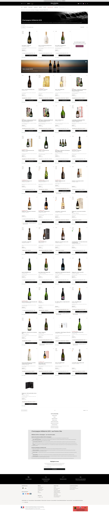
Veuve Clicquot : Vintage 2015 (76, 150)
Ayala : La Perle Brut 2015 (42, 241)
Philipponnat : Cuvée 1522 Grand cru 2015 (61, 241)
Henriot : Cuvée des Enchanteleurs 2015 (28, 89)
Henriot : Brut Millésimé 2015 (26, 272)
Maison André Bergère (28, 302)
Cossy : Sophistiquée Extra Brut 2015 (77, 332)
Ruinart (43, 46)
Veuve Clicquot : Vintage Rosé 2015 (44, 211)
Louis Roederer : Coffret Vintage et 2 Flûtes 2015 (62, 332)
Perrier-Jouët (43, 181)
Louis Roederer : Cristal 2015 (43, 89)
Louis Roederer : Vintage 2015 (26, 241)
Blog (38, 491)
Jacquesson (77, 181)
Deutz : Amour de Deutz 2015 (59, 89)
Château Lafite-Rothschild (54, 421)
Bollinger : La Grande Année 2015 (44, 150)
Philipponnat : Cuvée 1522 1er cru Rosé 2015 (28, 211)
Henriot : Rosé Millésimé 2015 (59, 362)
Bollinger (26, 151)
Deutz (59, 90)
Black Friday (26, 502)
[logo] (54, 3)
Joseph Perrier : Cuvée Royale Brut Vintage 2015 (62, 272)
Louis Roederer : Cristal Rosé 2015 (60, 211)
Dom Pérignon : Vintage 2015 (26, 45)
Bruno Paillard (60, 46)
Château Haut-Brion (54, 418)
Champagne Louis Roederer (54, 427)
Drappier (60, 181)
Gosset (76, 302)
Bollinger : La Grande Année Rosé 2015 (28, 150)
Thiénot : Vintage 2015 (42, 332)
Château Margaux (54, 415)
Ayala (43, 242)
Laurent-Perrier (27, 181)
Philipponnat (27, 212)
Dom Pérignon (27, 46)
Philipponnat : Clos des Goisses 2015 (77, 272)
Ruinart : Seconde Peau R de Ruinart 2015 (45, 45)
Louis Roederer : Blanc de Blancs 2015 (78, 362)
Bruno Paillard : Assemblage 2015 (60, 45)
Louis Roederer (44, 90)
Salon (43, 302)
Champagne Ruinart (54, 424)
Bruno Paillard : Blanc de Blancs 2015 (44, 272)
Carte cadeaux (56, 489)
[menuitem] (21, 7)
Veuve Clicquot (77, 151)
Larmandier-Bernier (78, 243)
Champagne (23, 46)
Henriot (26, 90)
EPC (59, 302)
